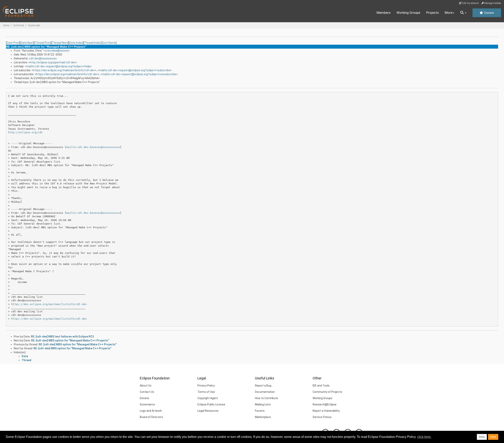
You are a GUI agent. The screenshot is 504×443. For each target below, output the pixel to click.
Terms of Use (206, 391)
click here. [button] (424, 436)
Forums (260, 410)
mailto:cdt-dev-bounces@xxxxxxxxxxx (93, 147)
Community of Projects (327, 391)
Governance (147, 404)
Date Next (27, 42)
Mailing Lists (263, 404)
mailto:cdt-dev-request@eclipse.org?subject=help (58, 66)
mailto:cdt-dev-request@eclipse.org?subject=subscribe (134, 70)
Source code (34, 25)
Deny (482, 437)
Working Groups (408, 13)
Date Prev (13, 42)
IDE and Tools (321, 385)
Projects (432, 13)
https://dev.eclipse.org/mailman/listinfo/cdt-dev (64, 70)
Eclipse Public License (211, 404)
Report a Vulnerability (326, 410)
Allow (493, 437)
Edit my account (470, 3)
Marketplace (263, 417)
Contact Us (147, 391)
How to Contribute (266, 398)
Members (384, 13)
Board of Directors (151, 417)
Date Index (76, 42)
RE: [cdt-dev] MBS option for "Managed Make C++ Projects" (70, 340)
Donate (488, 13)
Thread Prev (42, 42)
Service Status (322, 417)
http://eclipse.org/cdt (25, 132)
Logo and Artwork (151, 410)
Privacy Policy (206, 385)
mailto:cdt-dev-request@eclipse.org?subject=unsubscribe (139, 74)
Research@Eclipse (324, 404)
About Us (145, 385)
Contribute (18, 25)
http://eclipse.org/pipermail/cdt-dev (53, 62)
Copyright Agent (207, 398)
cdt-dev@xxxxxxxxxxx (43, 58)
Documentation (265, 391)
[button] (463, 13)
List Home (109, 42)
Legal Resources (208, 410)
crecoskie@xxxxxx (56, 50)
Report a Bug (263, 385)
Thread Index (92, 42)
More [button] (448, 13)
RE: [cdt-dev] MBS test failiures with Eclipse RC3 (62, 336)
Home (6, 25)
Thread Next (60, 42)
